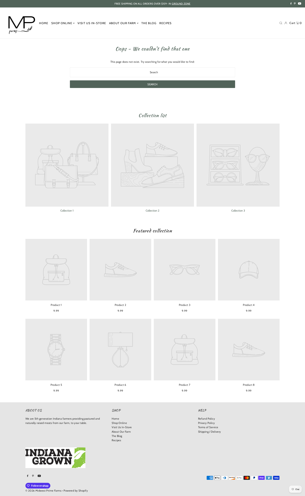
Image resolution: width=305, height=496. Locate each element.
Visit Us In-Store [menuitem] (92, 23)
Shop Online (119, 423)
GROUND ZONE (181, 3)
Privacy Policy (206, 423)
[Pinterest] (295, 3)
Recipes (116, 440)
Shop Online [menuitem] (61, 23)
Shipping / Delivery (209, 431)
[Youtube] (299, 3)
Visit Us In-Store (122, 427)
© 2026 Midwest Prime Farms (43, 490)
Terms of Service (208, 427)
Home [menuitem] (43, 23)
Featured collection (152, 230)
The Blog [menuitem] (148, 23)
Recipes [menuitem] (165, 23)
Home (115, 418)
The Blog (117, 436)
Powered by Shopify (76, 490)
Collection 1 (67, 210)
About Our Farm (121, 431)
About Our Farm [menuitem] (122, 23)
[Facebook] (291, 3)
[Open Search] (281, 23)
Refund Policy (206, 418)
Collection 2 (152, 210)
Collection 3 (238, 210)
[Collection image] (66, 165)
